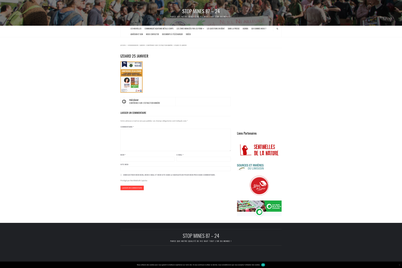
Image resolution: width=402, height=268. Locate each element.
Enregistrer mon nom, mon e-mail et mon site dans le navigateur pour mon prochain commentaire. (169, 175)
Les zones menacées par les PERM (189, 28)
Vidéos (188, 34)
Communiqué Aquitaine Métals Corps (159, 28)
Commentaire (127, 127)
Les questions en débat (216, 28)
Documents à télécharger (172, 34)
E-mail (180, 155)
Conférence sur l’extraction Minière (144, 101)
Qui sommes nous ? (258, 28)
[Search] (277, 28)
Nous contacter (152, 34)
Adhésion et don (136, 34)
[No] (399, 265)
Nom (123, 155)
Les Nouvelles (135, 28)
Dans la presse (234, 28)
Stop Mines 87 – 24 (201, 11)
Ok (263, 265)
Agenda (245, 28)
